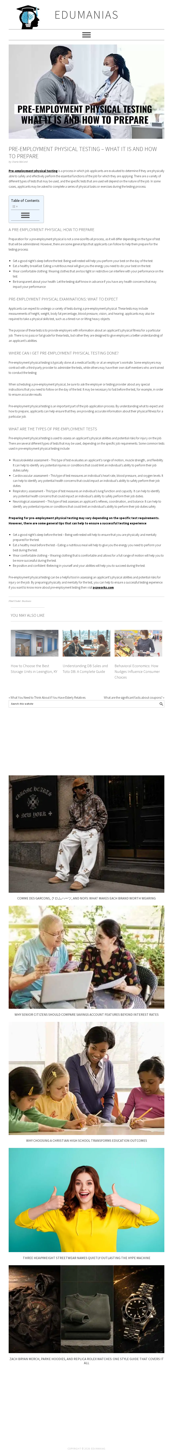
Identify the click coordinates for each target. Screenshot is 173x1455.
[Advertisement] (86, 741)
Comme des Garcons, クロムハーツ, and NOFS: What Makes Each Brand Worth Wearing (86, 898)
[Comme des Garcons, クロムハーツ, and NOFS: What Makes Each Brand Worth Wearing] (86, 892)
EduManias (86, 14)
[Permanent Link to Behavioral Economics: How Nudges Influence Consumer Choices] (138, 632)
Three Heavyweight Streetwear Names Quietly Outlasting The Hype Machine (86, 1258)
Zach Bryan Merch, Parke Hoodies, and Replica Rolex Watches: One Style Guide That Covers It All (86, 1361)
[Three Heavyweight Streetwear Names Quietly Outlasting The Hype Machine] (86, 1251)
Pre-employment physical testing (33, 171)
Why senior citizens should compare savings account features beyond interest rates (87, 1014)
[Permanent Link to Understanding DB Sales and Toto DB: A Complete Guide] (86, 632)
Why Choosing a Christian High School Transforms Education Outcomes (86, 1140)
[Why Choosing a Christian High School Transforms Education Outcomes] (86, 1134)
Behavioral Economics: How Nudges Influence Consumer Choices (137, 671)
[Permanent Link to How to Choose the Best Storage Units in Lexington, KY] (34, 632)
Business (26, 601)
